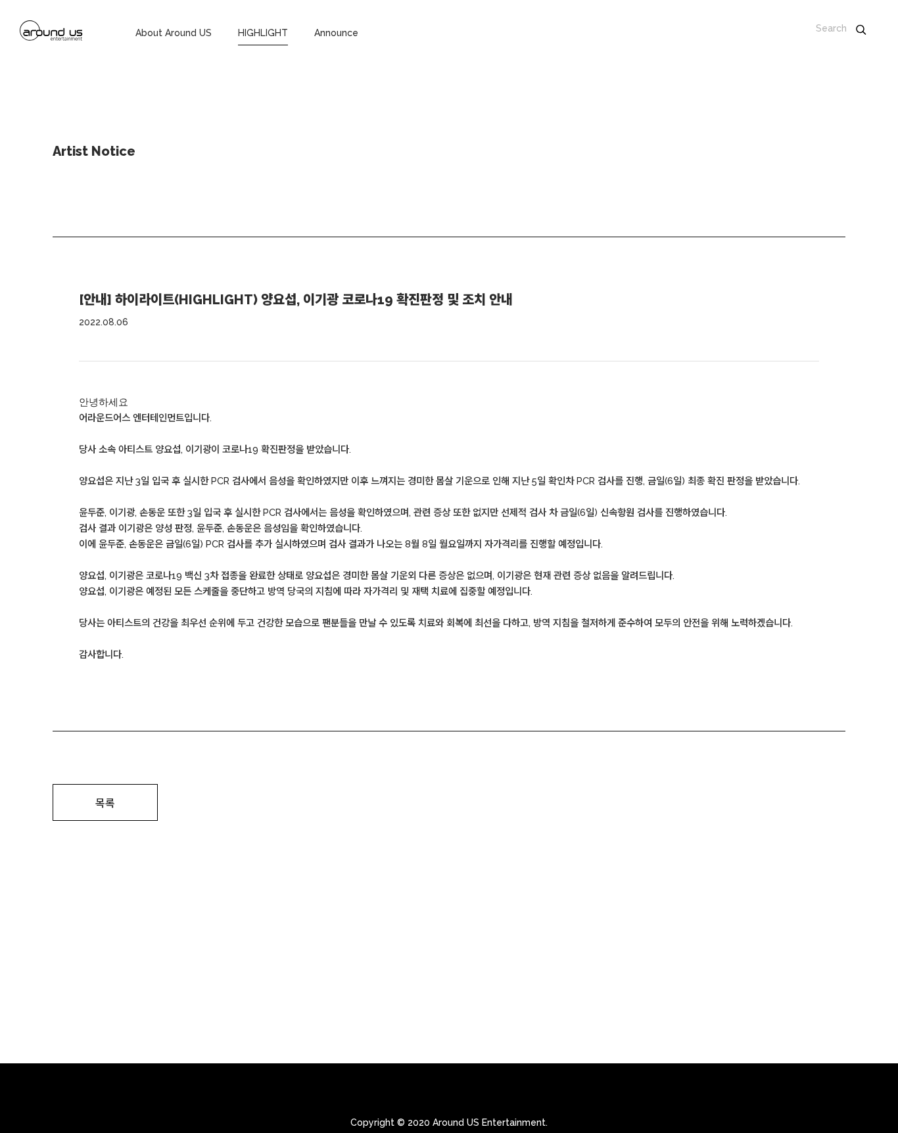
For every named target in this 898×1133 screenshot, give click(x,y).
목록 (105, 803)
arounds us (51, 33)
